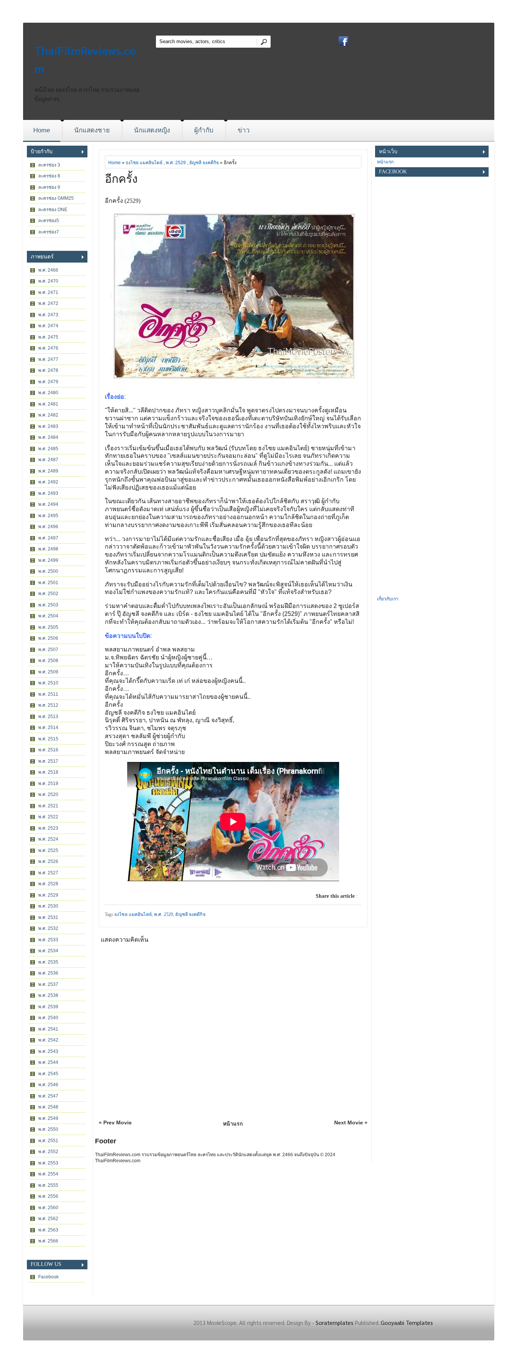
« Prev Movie (115, 1122)
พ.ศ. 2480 (48, 392)
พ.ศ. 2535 (48, 962)
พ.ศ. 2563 (48, 1230)
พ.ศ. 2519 (48, 783)
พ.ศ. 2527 (48, 872)
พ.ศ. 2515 (48, 739)
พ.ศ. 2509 (48, 672)
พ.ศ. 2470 (48, 281)
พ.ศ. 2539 (48, 1006)
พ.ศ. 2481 (48, 404)
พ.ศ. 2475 (48, 337)
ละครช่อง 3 (49, 165)
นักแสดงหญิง (152, 130)
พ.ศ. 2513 (48, 716)
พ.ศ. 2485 (48, 448)
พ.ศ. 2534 (48, 950)
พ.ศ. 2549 (48, 1118)
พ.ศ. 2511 (48, 694)
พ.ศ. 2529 (48, 895)
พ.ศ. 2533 (48, 939)
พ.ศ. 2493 (48, 493)
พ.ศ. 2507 (48, 649)
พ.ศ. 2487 (48, 459)
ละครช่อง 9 (49, 187)
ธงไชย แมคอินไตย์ (144, 162)
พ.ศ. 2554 (48, 1174)
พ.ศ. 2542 (48, 1040)
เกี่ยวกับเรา (388, 599)
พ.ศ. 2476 (48, 348)
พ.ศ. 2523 (48, 828)
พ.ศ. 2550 (48, 1129)
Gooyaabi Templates (407, 1322)
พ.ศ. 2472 (48, 303)
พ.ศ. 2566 (48, 1241)
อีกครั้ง (121, 179)
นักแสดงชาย (92, 130)
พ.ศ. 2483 (48, 426)
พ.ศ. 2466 (48, 270)
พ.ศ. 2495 (48, 515)
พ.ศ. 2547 (48, 1096)
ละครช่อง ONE (52, 209)
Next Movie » (351, 1122)
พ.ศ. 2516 (48, 750)
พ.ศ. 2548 (48, 1107)
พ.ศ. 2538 (48, 995)
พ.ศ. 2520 (48, 794)
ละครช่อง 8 (49, 176)
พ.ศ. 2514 (48, 727)
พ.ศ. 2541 (48, 1029)
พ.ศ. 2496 (48, 526)
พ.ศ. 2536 (48, 973)
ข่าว (244, 130)
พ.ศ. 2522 (48, 816)
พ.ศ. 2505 (48, 627)
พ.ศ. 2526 (48, 861)
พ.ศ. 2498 (48, 549)
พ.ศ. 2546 (48, 1084)
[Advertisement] (432, 480)
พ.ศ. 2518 (48, 772)
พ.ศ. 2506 (48, 638)
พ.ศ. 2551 (48, 1140)
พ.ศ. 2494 (48, 504)
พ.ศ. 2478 (48, 370)
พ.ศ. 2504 (48, 616)
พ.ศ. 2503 (48, 605)
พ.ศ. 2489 (48, 471)
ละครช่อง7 (48, 232)
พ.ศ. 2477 (48, 359)
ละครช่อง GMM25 (56, 198)
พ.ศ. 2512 (48, 705)
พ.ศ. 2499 (48, 560)
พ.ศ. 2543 (48, 1051)
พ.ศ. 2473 (48, 314)
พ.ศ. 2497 (48, 538)
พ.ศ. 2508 (48, 660)
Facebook (48, 1277)
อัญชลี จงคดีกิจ (204, 162)
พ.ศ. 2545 (48, 1073)
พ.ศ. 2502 (48, 593)
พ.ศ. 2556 (48, 1196)
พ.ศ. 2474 (48, 325)
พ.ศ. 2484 (48, 437)
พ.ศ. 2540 (48, 1017)
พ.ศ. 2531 (48, 917)
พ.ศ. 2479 (48, 381)
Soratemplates (334, 1322)
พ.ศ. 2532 (48, 928)
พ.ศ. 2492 (48, 482)
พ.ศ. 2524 (48, 839)
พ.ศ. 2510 (48, 683)
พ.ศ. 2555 (48, 1185)
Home (41, 130)
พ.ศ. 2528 (48, 883)
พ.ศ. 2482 (48, 415)
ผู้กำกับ (203, 130)
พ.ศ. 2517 (48, 761)
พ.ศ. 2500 (48, 571)
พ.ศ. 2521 (48, 805)
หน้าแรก (233, 1124)
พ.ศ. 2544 (48, 1062)
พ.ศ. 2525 (48, 850)
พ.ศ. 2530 (48, 906)
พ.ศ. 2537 (48, 984)
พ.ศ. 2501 (48, 582)
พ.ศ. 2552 (48, 1151)
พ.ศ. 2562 (48, 1218)
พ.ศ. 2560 (48, 1207)
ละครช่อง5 (48, 220)
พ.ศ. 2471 (48, 292)
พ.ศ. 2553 (48, 1163)
